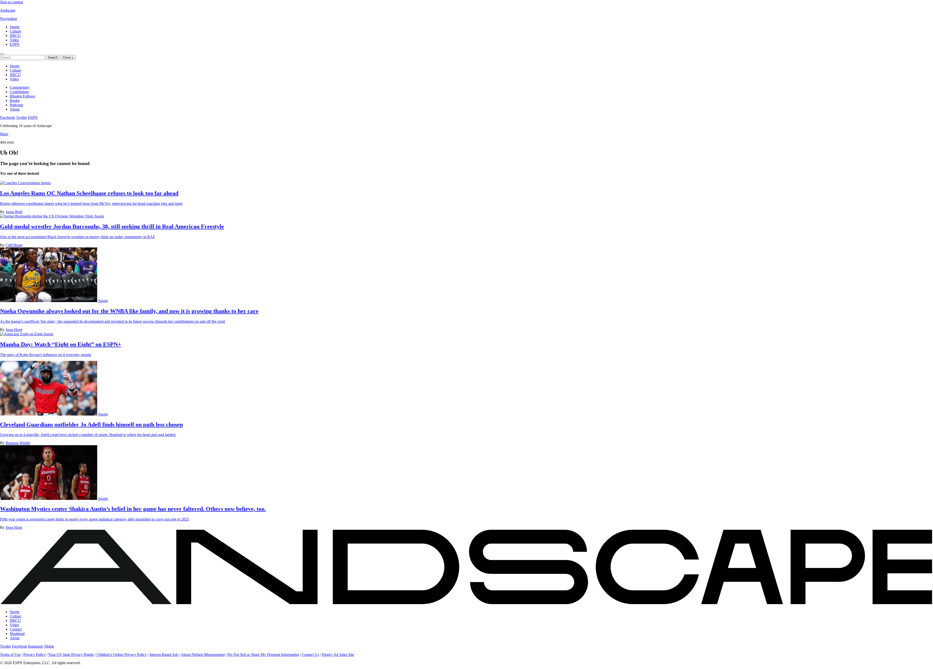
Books (15, 100)
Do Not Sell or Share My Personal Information (263, 654)
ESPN (14, 44)
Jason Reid (14, 212)
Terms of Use (10, 654)
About (14, 109)
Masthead (17, 634)
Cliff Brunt (14, 245)
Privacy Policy (34, 654)
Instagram (35, 646)
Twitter (21, 117)
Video (14, 40)
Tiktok (49, 646)
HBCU (15, 36)
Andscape (7, 10)
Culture (15, 31)
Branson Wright (18, 443)
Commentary (20, 87)
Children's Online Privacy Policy (121, 654)
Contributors (19, 92)
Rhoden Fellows (22, 96)
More (4, 134)
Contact (16, 629)
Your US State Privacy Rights (71, 654)
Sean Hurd (14, 330)
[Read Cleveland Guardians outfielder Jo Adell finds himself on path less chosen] (49, 414)
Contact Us (310, 654)
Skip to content (11, 2)
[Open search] (2, 54)
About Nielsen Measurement (203, 654)
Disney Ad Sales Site (338, 654)
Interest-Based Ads (163, 654)
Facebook (7, 117)
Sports (14, 27)
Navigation (8, 19)
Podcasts (16, 105)
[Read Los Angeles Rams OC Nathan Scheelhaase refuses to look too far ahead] (20, 183)
